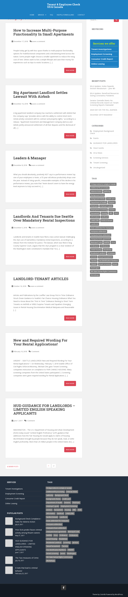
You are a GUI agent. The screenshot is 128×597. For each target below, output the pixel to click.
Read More (70, 70)
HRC (110, 213)
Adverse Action (96, 191)
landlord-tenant (106, 220)
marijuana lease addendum (100, 235)
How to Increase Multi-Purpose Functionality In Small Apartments (43, 32)
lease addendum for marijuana (102, 228)
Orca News (97, 153)
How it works (98, 148)
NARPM (106, 242)
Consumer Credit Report (102, 59)
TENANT (94, 264)
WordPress (119, 594)
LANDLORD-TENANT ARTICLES (40, 279)
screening (111, 253)
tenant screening (105, 264)
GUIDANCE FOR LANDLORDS (105, 143)
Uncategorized (99, 167)
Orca (113, 242)
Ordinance (94, 246)
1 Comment (35, 351)
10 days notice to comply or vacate (103, 184)
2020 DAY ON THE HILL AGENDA (103, 110)
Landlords (94, 224)
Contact (81, 15)
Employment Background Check (102, 132)
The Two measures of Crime (26, 558)
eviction (112, 210)
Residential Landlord (98, 253)
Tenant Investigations (101, 49)
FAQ (51, 15)
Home (32, 15)
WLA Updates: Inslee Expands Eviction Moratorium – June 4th (102, 87)
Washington (95, 268)
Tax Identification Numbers (108, 260)
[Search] (116, 20)
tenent (115, 264)
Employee (94, 206)
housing (104, 213)
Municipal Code (96, 242)
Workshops (95, 275)
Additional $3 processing (100, 188)
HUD (116, 213)
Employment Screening (101, 54)
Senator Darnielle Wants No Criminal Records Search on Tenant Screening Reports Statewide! (104, 102)
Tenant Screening (100, 162)
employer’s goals (106, 206)
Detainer (112, 202)
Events (96, 138)
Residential (107, 250)
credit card (111, 199)
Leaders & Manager (29, 158)
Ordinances (105, 246)
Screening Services (100, 158)
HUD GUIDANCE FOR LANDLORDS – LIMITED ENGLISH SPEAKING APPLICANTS (44, 409)
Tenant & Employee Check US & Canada (63, 5)
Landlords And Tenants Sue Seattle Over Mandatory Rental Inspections (44, 218)
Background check (97, 195)
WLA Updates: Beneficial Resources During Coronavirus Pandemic (104, 94)
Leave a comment (38, 41)
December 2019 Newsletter (101, 115)
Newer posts (13, 467)
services (94, 257)
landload (105, 217)
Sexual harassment (105, 257)
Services (41, 15)
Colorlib (103, 594)
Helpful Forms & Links (65, 15)
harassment (95, 213)
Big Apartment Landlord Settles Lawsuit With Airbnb (40, 94)
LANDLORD (95, 220)
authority (107, 191)
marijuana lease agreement (100, 239)
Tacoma (94, 260)
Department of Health (98, 202)
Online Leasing (98, 64)
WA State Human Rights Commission (103, 271)
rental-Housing (96, 250)
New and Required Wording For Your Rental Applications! (40, 342)
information (95, 217)
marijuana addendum (98, 231)
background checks (98, 199)
